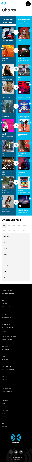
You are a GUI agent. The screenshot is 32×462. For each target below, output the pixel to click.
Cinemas (4, 379)
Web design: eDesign (16, 459)
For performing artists (8, 293)
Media (4, 314)
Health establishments (8, 369)
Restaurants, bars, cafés (8, 346)
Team (3, 396)
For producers (6, 297)
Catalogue (5, 410)
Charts (3, 413)
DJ (2, 372)
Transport (4, 356)
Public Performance (9, 336)
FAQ (3, 423)
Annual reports (6, 406)
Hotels (3, 343)
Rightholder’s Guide (7, 307)
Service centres (6, 353)
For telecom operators (8, 327)
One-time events (6, 366)
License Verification (7, 339)
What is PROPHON (7, 391)
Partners (4, 416)
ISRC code (4, 303)
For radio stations (7, 317)
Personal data (6, 420)
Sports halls (5, 359)
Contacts (4, 426)
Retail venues (5, 349)
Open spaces (5, 363)
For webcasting (6, 324)
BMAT (3, 300)
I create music (7, 290)
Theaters (4, 376)
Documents (5, 400)
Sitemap (4, 331)
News (3, 403)
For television (5, 321)
